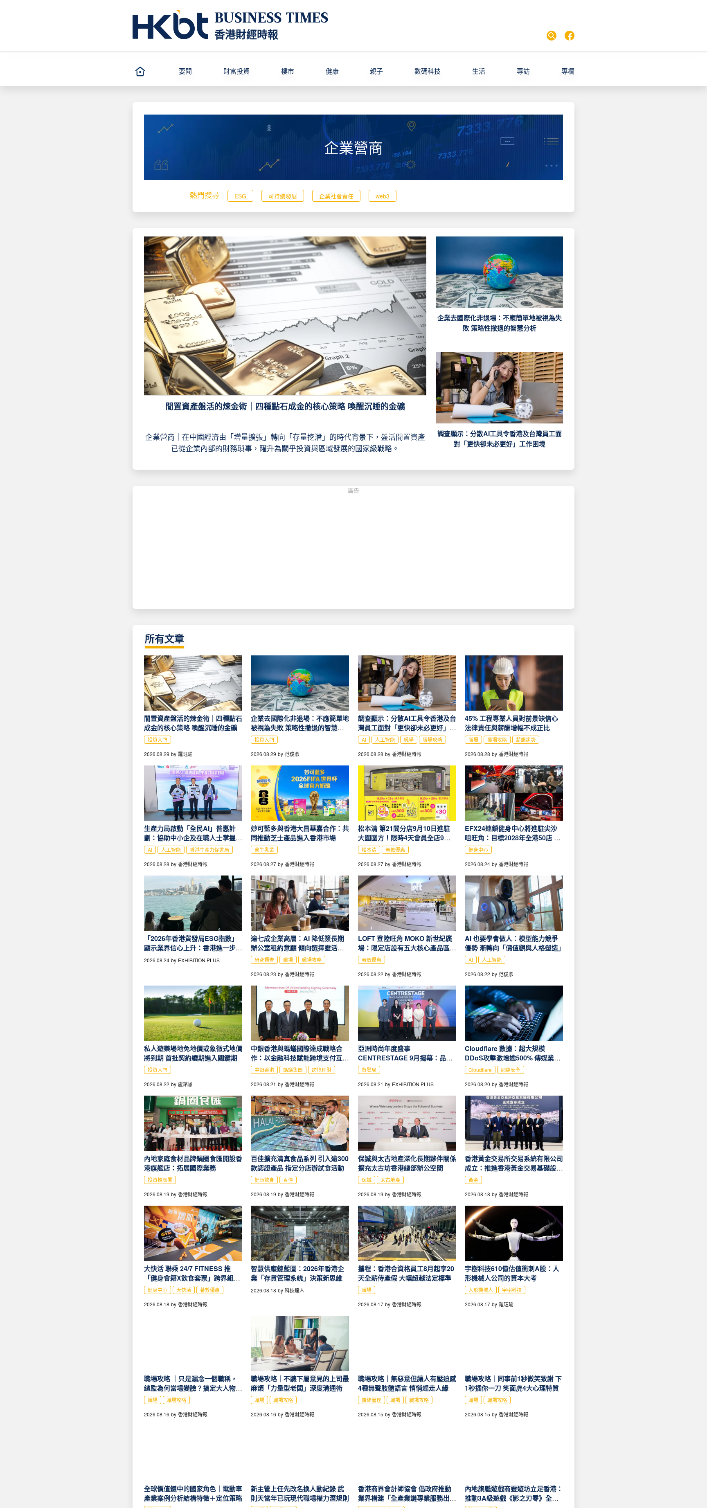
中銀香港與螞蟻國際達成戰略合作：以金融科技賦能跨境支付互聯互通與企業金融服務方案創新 (300, 1058)
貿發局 (369, 1069)
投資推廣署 (160, 1179)
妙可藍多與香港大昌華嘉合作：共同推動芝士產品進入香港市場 (300, 833)
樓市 (287, 71)
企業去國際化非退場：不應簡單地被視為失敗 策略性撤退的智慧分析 (300, 727)
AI (364, 739)
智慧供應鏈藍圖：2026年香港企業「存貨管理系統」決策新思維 (297, 1273)
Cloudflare (480, 1069)
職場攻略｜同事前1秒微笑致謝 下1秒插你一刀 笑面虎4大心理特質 (513, 1383)
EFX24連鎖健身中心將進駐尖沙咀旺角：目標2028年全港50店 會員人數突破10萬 (513, 838)
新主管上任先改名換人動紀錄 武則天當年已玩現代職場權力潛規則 (300, 1493)
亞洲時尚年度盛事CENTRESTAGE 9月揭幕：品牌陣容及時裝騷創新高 (405, 1058)
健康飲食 (264, 1179)
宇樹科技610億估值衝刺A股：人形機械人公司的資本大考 (512, 1273)
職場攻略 (432, 739)
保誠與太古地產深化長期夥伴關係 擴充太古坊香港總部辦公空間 (407, 1163)
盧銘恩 (185, 1083)
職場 (409, 739)
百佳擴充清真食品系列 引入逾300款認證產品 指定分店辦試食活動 (300, 1163)
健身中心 (478, 849)
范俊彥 (292, 753)
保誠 (367, 1179)
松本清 (369, 849)
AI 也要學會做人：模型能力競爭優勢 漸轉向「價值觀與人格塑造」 (515, 943)
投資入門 (157, 739)
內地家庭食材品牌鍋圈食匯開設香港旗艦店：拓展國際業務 (193, 1163)
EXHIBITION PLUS (199, 960)
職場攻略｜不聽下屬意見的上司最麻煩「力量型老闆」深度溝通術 (300, 1383)
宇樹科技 (512, 1289)
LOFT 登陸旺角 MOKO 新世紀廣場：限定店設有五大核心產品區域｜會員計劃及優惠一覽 (407, 948)
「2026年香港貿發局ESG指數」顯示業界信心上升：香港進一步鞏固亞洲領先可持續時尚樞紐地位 (193, 948)
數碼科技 (427, 71)
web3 (383, 196)
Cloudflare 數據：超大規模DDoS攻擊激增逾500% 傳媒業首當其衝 (513, 1058)
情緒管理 (371, 1399)
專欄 (567, 71)
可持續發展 (282, 196)
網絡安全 (510, 1069)
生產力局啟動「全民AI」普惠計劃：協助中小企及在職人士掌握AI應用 (193, 838)
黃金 (473, 1179)
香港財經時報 (246, 34)
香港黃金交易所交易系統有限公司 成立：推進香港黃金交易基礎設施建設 (514, 1168)
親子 (376, 71)
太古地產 (390, 1179)
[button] (197, 71)
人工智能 (385, 739)
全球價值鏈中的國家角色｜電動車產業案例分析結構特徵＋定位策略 (193, 1493)
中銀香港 (264, 1069)
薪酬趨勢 (526, 739)
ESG (240, 196)
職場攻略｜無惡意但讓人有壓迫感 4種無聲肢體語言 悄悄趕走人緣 (407, 1383)
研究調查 (264, 959)
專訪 (523, 71)
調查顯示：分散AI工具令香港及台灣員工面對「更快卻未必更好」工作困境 (407, 727)
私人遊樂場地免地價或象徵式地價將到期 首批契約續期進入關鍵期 (193, 1053)
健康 (332, 71)
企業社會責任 (336, 196)
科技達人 (294, 1290)
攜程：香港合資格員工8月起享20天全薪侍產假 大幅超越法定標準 (406, 1273)
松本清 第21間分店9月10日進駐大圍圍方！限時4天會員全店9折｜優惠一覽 (404, 838)
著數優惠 (395, 849)
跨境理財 (321, 1069)
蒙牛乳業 (264, 849)
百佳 (288, 1179)
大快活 (183, 1289)
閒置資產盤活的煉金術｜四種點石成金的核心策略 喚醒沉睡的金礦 (285, 406)
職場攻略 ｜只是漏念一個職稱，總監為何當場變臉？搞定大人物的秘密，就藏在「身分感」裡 (193, 1388)
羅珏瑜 (185, 753)
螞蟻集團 (293, 1069)
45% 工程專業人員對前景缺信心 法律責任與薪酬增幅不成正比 (511, 722)
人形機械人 (480, 1289)
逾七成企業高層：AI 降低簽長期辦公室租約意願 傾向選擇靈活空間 (297, 948)
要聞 (185, 71)
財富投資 (236, 71)
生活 (478, 71)
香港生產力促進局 (209, 849)
